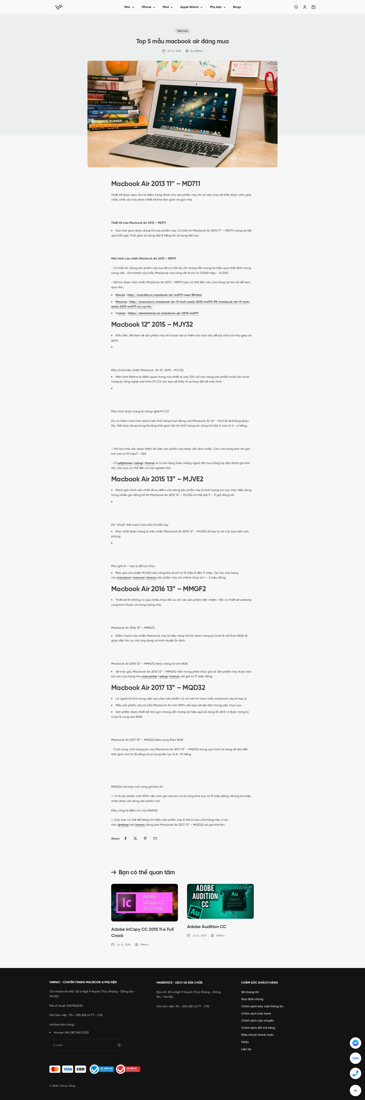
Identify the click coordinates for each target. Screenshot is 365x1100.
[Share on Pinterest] (145, 838)
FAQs (245, 1042)
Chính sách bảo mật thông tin (262, 1006)
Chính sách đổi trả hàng (258, 1028)
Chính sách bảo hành (256, 1013)
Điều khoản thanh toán (257, 1035)
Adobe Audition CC (206, 926)
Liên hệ (246, 1049)
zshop (139, 463)
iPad (166, 7)
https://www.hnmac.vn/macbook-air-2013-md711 (163, 313)
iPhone (146, 7)
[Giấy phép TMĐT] (96, 1069)
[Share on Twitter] (135, 838)
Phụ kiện (216, 7)
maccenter (149, 676)
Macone (121, 302)
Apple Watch (189, 7)
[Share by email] (155, 838)
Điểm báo (182, 31)
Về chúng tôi (250, 992)
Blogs (237, 7)
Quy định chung (252, 999)
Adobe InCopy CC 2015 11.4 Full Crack (142, 932)
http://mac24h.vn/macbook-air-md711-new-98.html (164, 295)
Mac (127, 7)
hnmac (150, 463)
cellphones (124, 463)
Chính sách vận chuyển (257, 1020)
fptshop (123, 824)
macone (138, 577)
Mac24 (120, 295)
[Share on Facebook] (125, 838)
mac (122, 313)
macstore (124, 577)
